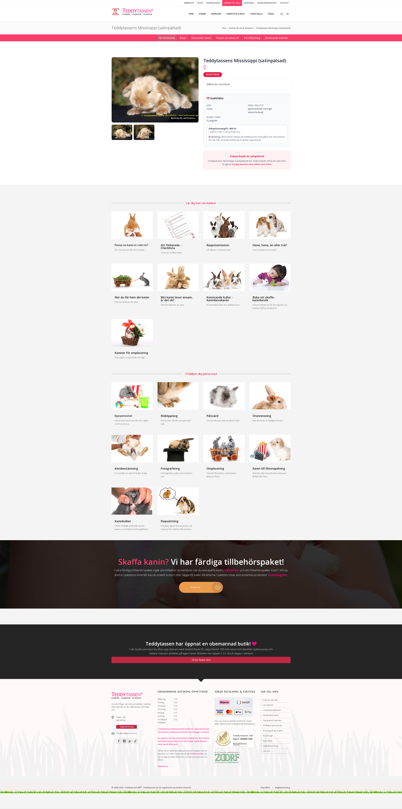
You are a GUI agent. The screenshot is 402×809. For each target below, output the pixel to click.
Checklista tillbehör (272, 710)
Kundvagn (268, 735)
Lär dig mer (268, 705)
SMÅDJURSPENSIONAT (267, 3)
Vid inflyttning (252, 38)
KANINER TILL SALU (232, 3)
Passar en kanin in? (227, 38)
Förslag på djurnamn (273, 730)
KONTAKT (284, 3)
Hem (224, 28)
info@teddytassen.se (126, 733)
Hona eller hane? (201, 38)
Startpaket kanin (271, 715)
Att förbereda (167, 38)
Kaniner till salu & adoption (241, 28)
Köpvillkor (267, 740)
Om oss (266, 751)
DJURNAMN (249, 3)
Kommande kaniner (276, 38)
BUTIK (200, 3)
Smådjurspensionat (272, 725)
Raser (183, 38)
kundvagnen (278, 575)
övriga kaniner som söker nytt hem (251, 164)
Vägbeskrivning (270, 745)
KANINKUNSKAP (213, 3)
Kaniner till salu (270, 699)
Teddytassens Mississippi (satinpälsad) (273, 28)
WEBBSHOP (189, 3)
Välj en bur (231, 570)
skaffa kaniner (197, 753)
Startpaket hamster (272, 720)
